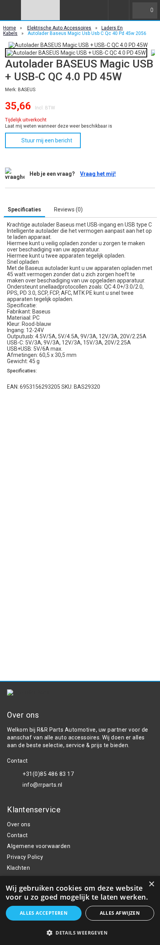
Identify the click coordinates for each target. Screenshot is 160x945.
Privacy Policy (25, 857)
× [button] (151, 884)
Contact (17, 835)
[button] (80, 932)
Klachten (18, 868)
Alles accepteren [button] (44, 913)
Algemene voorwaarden (38, 846)
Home (9, 28)
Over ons (18, 824)
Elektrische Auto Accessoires (59, 28)
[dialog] (80, 910)
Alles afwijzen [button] (120, 913)
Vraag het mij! (98, 174)
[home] (40, 10)
